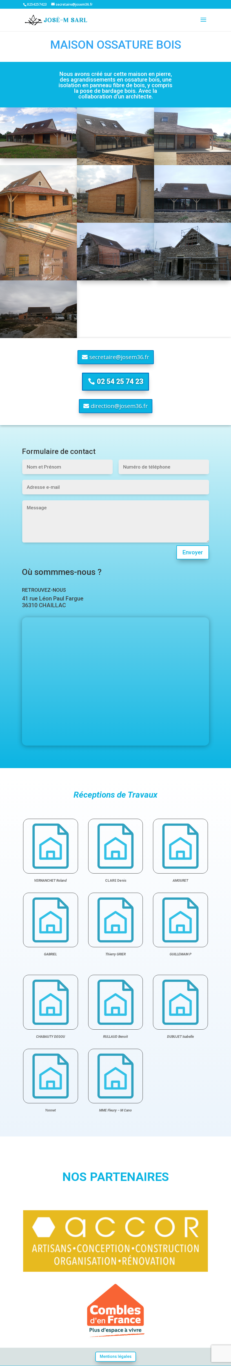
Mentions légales (116, 1356)
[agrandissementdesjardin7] (38, 221)
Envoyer (193, 552)
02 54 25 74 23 (120, 381)
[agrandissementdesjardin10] (38, 156)
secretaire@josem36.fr (119, 357)
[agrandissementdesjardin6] (115, 221)
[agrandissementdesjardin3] (115, 279)
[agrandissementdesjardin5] (192, 221)
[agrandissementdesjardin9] (115, 163)
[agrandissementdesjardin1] (38, 336)
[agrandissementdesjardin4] (38, 279)
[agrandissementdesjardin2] (192, 279)
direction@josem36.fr (119, 406)
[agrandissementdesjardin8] (192, 163)
